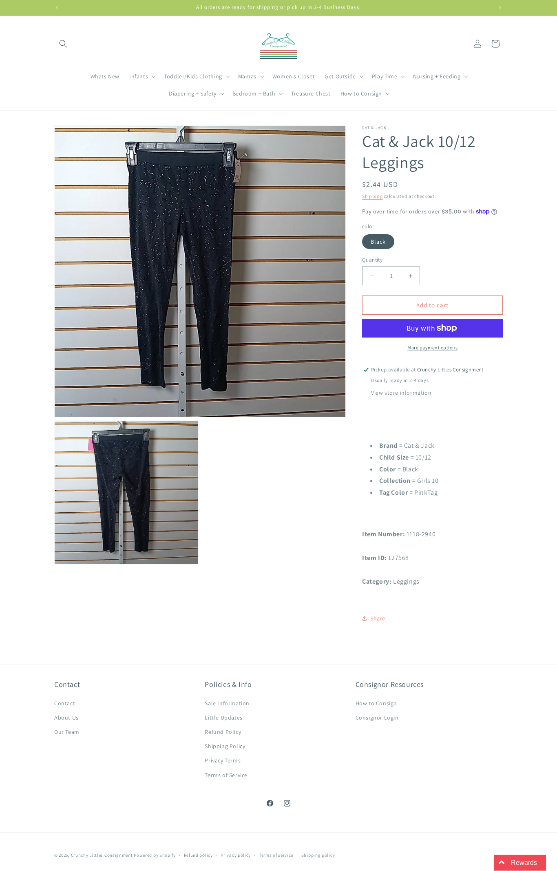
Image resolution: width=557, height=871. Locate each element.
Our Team (67, 731)
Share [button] (377, 618)
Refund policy (198, 855)
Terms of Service (226, 775)
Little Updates (223, 717)
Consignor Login (377, 717)
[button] (63, 44)
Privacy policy (236, 855)
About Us (66, 717)
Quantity (372, 259)
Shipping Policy (225, 746)
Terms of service (276, 855)
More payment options (432, 347)
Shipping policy (318, 855)
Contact (64, 703)
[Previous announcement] (57, 8)
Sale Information (227, 703)
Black (378, 241)
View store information (401, 392)
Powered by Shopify (155, 855)
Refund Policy (223, 731)
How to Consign (376, 703)
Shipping (372, 196)
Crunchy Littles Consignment (102, 855)
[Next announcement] (500, 8)
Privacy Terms (223, 760)
